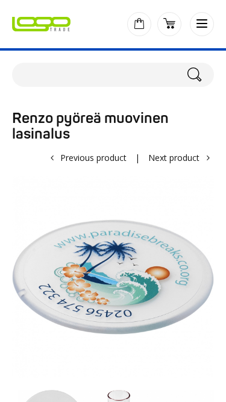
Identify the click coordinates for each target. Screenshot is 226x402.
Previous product (93, 157)
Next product (173, 157)
